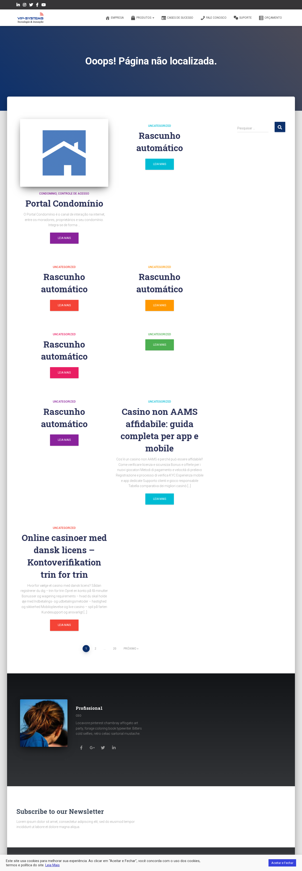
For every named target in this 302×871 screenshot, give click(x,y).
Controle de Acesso (73, 193)
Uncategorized (159, 125)
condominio (48, 193)
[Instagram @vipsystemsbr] (24, 5)
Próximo (130, 648)
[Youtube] (44, 5)
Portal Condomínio (64, 203)
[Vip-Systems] (30, 18)
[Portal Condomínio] (64, 153)
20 (114, 648)
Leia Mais (64, 238)
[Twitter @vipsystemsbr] (31, 5)
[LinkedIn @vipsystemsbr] (18, 5)
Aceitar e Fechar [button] (282, 863)
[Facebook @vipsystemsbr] (37, 5)
